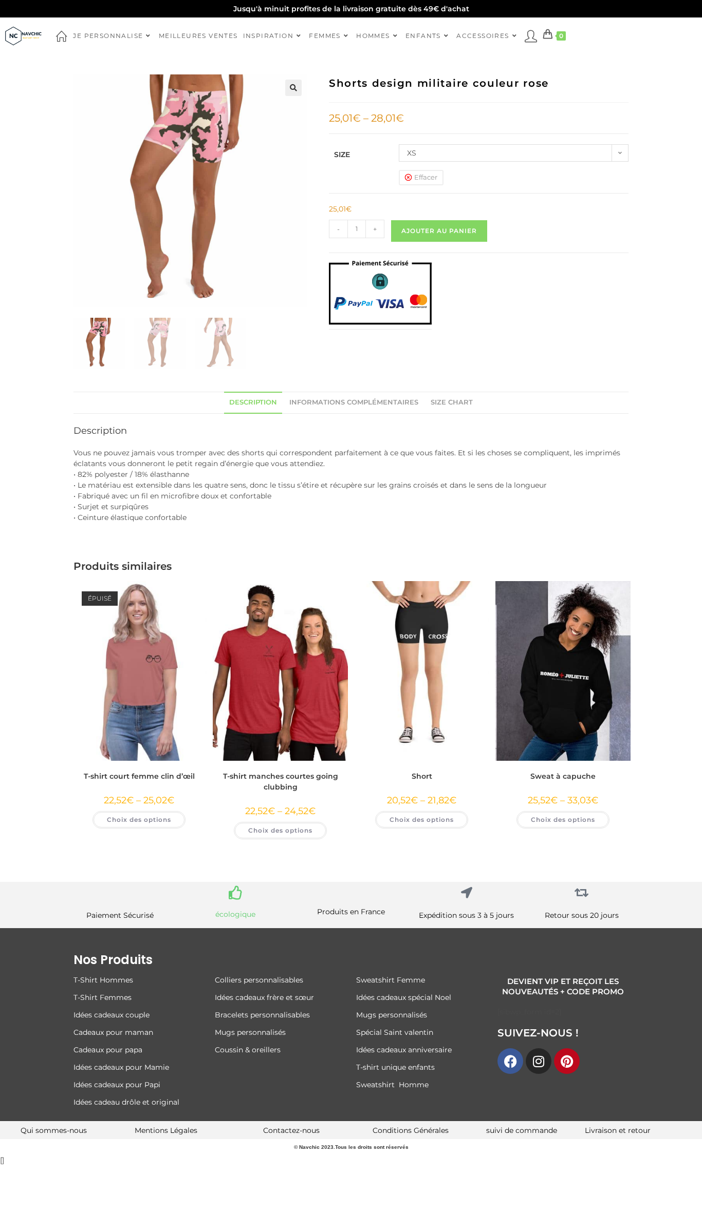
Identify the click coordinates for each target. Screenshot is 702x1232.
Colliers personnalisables (259, 980)
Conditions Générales (411, 1130)
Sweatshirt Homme (392, 1084)
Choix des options (139, 819)
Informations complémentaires (353, 402)
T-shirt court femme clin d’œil (139, 776)
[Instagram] (538, 1061)
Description (253, 402)
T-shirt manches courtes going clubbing (280, 782)
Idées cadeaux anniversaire (404, 1049)
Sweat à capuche (563, 776)
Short (422, 776)
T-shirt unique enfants (395, 1067)
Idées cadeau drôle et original (126, 1102)
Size (342, 154)
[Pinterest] (567, 1061)
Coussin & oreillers (248, 1049)
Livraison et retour (618, 1130)
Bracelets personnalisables (263, 1014)
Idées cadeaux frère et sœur (264, 997)
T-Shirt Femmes (102, 997)
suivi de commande (521, 1130)
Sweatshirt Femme (390, 980)
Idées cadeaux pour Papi (116, 1084)
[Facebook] (510, 1061)
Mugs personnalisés (250, 1032)
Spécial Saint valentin (395, 1032)
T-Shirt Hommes (103, 980)
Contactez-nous (291, 1130)
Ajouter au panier (439, 231)
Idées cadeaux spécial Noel (405, 997)
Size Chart (452, 402)
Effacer (425, 177)
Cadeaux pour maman (114, 1032)
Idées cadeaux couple (112, 1014)
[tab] (253, 402)
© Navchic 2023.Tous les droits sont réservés (351, 1147)
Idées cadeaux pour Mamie (121, 1067)
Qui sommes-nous (54, 1130)
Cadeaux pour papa (107, 1049)
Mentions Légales (166, 1130)
